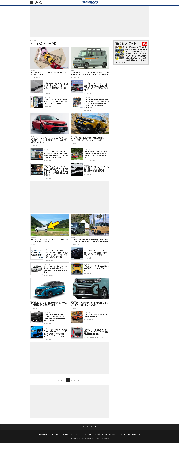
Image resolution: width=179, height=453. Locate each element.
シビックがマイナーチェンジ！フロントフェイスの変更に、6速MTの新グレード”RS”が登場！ (96, 253)
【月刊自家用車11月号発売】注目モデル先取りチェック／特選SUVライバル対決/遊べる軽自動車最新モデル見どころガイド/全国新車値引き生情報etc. (96, 103)
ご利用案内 (65, 434)
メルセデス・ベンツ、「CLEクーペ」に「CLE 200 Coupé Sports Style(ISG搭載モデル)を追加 (96, 169)
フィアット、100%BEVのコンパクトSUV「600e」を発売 (96, 315)
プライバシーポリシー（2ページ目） (82, 434)
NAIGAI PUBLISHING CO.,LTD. (87, 438)
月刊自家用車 (47, 93)
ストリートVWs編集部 (90, 160)
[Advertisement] (52, 197)
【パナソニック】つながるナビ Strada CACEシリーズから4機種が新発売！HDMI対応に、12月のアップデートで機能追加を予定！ (56, 154)
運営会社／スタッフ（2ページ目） (105, 434)
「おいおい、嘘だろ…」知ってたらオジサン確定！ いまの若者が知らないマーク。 (49, 240)
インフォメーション (124, 434)
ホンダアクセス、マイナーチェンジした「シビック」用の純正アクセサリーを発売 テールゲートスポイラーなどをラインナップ (49, 140)
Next (78, 380)
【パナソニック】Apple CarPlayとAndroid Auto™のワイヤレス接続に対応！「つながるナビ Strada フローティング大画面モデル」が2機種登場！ (56, 171)
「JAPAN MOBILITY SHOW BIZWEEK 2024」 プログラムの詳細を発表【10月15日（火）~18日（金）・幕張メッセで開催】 (56, 254)
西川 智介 (32, 244)
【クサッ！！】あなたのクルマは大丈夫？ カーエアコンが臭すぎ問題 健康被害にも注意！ (96, 332)
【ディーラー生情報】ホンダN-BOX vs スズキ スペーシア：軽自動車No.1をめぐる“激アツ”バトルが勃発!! (89, 240)
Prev (61, 380)
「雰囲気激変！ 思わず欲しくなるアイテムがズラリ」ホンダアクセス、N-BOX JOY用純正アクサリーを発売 (90, 73)
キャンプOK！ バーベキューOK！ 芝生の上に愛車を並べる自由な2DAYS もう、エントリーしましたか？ (96, 154)
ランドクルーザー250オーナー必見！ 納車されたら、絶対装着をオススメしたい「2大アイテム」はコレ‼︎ (96, 87)
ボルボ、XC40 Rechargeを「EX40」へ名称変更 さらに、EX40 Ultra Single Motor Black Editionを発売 (55, 317)
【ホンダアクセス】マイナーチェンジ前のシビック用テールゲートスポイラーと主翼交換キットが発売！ (56, 87)
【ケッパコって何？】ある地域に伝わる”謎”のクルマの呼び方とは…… (96, 268)
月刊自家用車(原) (75, 77)
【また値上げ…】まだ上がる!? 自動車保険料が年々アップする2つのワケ (49, 73)
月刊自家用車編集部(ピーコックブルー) (94, 337)
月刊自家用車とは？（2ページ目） (49, 434)
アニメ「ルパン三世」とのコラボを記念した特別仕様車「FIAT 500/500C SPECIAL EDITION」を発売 (56, 269)
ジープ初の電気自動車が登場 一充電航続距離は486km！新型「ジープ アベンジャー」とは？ (87, 139)
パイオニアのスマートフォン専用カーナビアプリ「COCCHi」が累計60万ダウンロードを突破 (56, 101)
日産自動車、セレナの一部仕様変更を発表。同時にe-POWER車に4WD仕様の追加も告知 (49, 304)
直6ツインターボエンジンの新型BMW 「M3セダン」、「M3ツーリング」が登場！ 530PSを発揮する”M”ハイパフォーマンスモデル (56, 333)
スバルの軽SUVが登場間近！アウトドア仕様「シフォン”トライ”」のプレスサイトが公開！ (89, 304)
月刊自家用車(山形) (35, 77)
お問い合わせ (136, 434)
